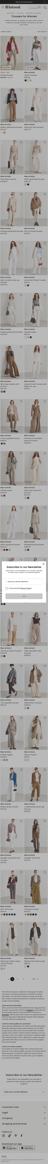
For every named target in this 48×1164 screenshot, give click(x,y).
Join (24, 596)
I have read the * (20, 588)
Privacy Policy (26, 588)
